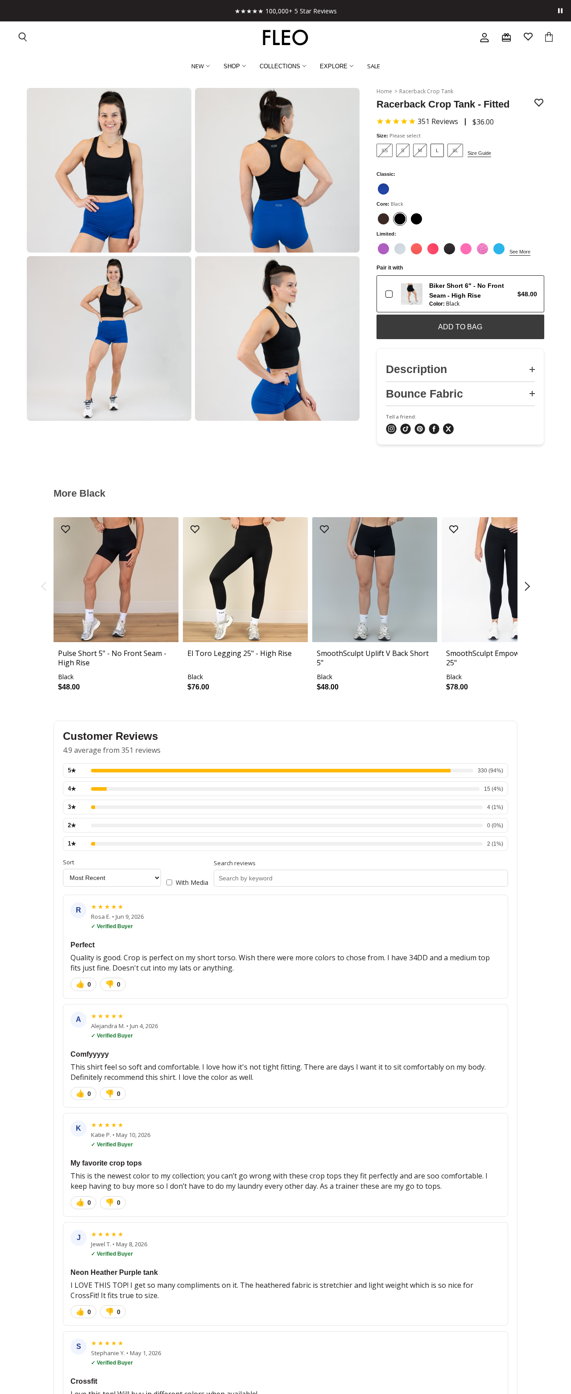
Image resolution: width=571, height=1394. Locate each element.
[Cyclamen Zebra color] (482, 249)
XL (455, 150)
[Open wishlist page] (528, 37)
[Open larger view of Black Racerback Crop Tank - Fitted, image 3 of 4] (109, 338)
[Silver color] (400, 249)
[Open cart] (549, 38)
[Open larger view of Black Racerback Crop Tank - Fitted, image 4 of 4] (277, 338)
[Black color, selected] (400, 219)
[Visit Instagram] (391, 429)
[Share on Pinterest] (419, 429)
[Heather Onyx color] (449, 249)
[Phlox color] (466, 249)
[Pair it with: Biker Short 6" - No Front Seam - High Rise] (389, 294)
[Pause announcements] (560, 11)
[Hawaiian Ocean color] (499, 249)
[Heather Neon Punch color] (433, 249)
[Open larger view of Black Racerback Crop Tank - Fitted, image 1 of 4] (109, 170)
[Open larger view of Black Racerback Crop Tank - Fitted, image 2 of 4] (277, 170)
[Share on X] (448, 429)
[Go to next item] (528, 587)
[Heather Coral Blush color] (416, 249)
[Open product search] (23, 38)
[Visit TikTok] (405, 429)
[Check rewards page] (506, 37)
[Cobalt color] (383, 189)
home (384, 91)
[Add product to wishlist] (539, 103)
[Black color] (416, 219)
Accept (281, 1371)
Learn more (339, 1347)
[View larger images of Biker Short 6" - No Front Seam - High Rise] (411, 294)
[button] (417, 121)
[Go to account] (484, 37)
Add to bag (460, 327)
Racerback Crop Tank (426, 91)
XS (384, 150)
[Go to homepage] (285, 37)
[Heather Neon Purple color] (383, 249)
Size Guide (479, 153)
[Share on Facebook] (434, 429)
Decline (405, 1371)
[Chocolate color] (383, 219)
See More (519, 251)
